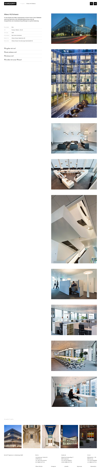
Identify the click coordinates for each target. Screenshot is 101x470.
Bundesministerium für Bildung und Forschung (69, 427)
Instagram (53, 466)
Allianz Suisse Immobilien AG (18, 38)
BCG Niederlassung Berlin (86, 426)
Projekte (23, 3)
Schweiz (17, 30)
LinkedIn (66, 466)
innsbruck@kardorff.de (66, 462)
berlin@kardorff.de (40, 462)
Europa (13, 30)
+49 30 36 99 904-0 (42, 460)
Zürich (21, 30)
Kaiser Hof (45, 426)
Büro (13, 27)
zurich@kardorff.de (91, 462)
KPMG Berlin (8, 426)
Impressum (79, 466)
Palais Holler (27, 426)
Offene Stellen (39, 466)
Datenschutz (93, 466)
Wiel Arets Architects (17, 35)
